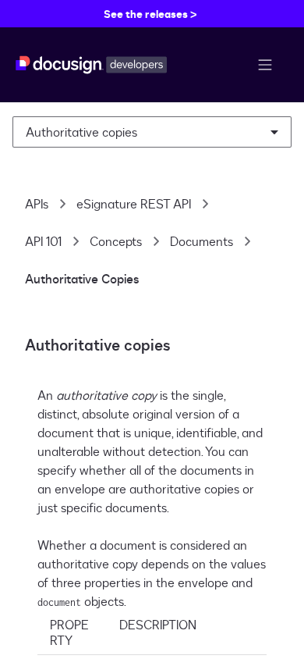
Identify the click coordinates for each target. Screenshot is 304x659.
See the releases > (150, 13)
